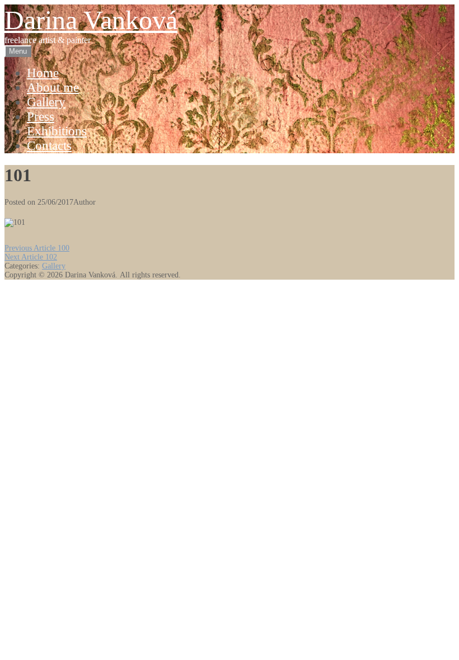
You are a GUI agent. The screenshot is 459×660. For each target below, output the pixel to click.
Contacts (49, 146)
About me (53, 88)
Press (40, 117)
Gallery (46, 102)
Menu (18, 51)
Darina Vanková (90, 20)
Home (43, 73)
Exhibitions (57, 131)
